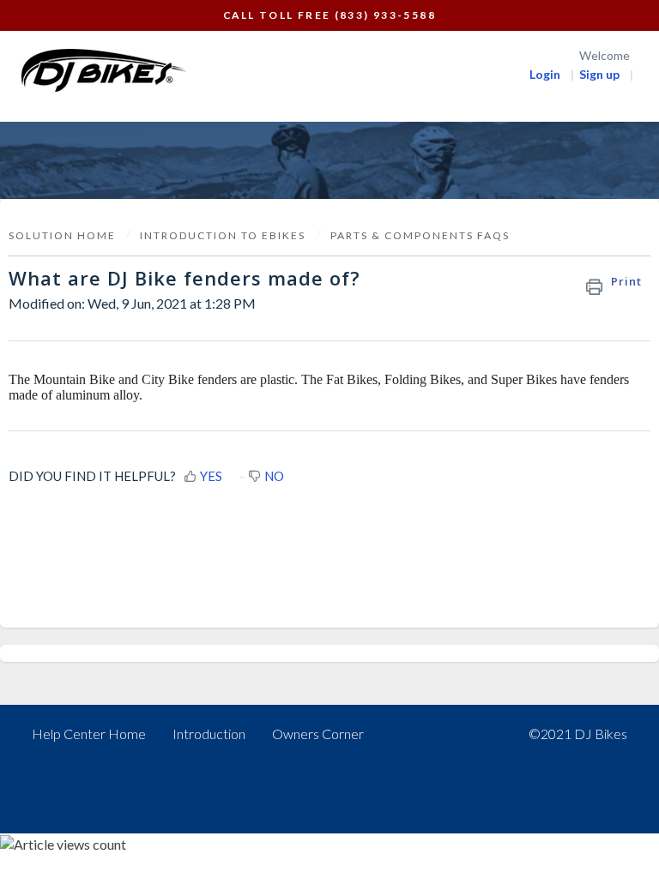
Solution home (64, 235)
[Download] (297, 426)
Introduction (208, 733)
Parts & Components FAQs (420, 235)
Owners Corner (318, 733)
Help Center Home (89, 733)
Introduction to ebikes (222, 235)
